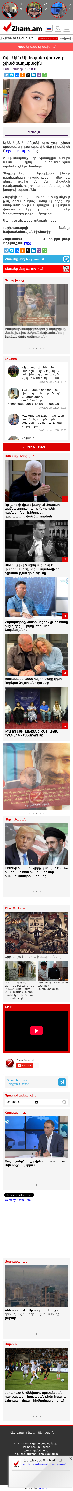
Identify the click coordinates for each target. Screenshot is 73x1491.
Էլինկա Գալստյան (21, 151)
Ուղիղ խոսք (14, 280)
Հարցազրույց (16, 1112)
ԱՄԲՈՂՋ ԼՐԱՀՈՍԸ (36, 447)
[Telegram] (6, 75)
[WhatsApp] (44, 75)
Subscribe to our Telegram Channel (18, 1082)
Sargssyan (43, 1488)
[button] (8, 315)
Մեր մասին (46, 1432)
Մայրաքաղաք (16, 1261)
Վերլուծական (15, 819)
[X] (28, 75)
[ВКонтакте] (17, 75)
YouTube (31, 268)
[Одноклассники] (22, 75)
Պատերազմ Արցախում (37, 46)
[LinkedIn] (33, 75)
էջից (27, 243)
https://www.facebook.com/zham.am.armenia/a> (45, 1464)
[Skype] (11, 75)
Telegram (32, 259)
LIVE (8, 1007)
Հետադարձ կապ (22, 1432)
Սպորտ (11, 1344)
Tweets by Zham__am (17, 1200)
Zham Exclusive (15, 908)
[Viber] (39, 75)
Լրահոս (11, 359)
